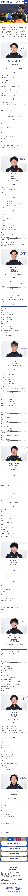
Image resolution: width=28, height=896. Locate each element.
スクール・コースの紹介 (14, 843)
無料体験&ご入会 (20, 1)
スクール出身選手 (14, 854)
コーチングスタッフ (14, 848)
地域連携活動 (14, 859)
